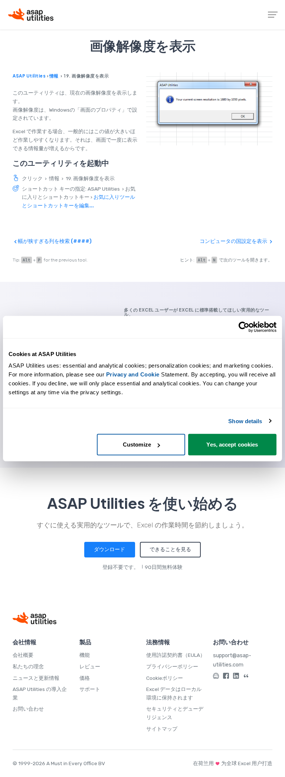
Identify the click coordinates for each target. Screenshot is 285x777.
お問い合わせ (28, 709)
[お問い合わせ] (216, 677)
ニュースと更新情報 (36, 678)
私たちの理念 (28, 666)
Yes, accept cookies (232, 444)
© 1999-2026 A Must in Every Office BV (59, 763)
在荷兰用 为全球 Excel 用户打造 (232, 763)
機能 (84, 655)
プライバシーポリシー (172, 666)
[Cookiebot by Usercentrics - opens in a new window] (244, 326)
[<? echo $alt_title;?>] (209, 108)
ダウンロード (109, 549)
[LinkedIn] (236, 677)
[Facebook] (226, 677)
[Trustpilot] (246, 677)
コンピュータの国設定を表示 (234, 241)
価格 (84, 678)
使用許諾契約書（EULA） (175, 655)
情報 (54, 76)
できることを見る (170, 549)
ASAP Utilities (29, 76)
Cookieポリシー (164, 678)
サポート (89, 689)
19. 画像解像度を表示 (90, 178)
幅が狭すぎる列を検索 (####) (54, 241)
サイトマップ (161, 729)
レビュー (89, 666)
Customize (137, 444)
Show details (245, 421)
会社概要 (23, 655)
